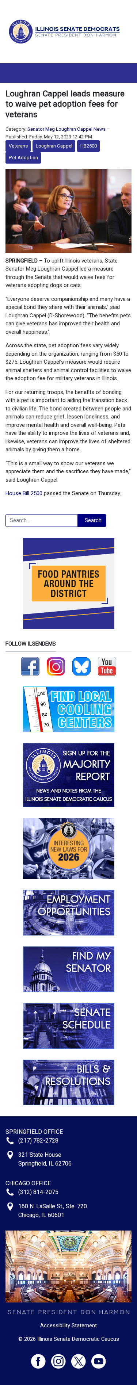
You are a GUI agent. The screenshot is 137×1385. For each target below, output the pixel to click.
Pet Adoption (23, 157)
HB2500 (88, 146)
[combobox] (41, 520)
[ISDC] (65, 31)
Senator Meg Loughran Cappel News (66, 129)
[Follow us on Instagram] (56, 666)
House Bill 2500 (23, 493)
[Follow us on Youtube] (98, 1358)
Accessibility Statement (68, 1325)
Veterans (18, 146)
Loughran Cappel (54, 146)
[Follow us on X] (81, 1358)
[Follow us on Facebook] (30, 666)
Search (93, 520)
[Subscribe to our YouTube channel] (107, 666)
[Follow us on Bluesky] (81, 666)
